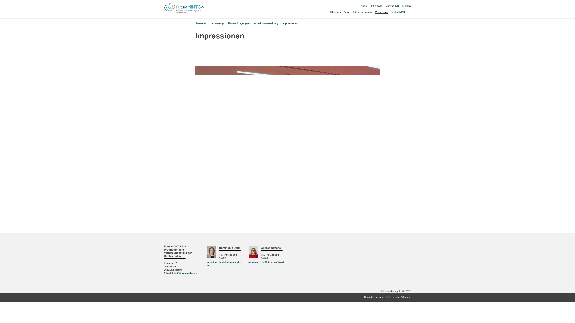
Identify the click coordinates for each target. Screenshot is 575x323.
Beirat (347, 12)
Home (364, 5)
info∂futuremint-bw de (184, 273)
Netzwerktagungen (239, 23)
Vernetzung (381, 12)
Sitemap (406, 5)
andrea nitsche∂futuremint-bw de (266, 262)
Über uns (335, 12)
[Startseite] (410, 12)
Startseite (200, 23)
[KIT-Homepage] (184, 12)
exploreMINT (398, 12)
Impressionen (290, 23)
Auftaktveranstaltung (266, 23)
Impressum (376, 5)
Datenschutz (392, 5)
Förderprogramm (362, 12)
